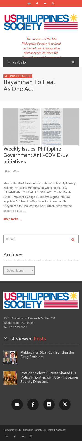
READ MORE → (12, 219)
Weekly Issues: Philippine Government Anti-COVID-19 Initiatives (35, 155)
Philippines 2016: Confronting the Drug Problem (47, 355)
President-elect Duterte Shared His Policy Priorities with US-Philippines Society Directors (49, 378)
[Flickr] (45, 3)
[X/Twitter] (65, 404)
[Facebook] (37, 3)
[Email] (29, 3)
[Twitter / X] (53, 3)
